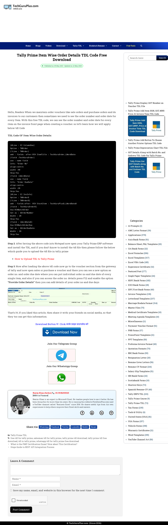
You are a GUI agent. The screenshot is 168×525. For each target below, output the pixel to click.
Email (93, 427)
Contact (115, 46)
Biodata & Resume (97, 46)
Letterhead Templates (139, 298)
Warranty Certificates (139, 430)
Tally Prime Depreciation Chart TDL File (148, 148)
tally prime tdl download (74, 438)
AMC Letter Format (137, 230)
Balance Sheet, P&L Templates (143, 244)
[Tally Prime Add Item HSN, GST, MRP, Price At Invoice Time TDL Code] (146, 135)
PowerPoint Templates (139, 335)
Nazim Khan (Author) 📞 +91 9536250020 (51, 393)
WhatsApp (44, 427)
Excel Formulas (135, 253)
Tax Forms (133, 407)
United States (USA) (138, 416)
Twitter (65, 427)
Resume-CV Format (137, 366)
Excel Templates (136, 257)
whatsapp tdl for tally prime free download (57, 441)
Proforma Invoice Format (140, 344)
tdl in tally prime (26, 441)
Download (60, 46)
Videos (48, 46)
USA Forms (133, 421)
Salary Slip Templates (139, 371)
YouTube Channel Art (138, 439)
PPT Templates (135, 339)
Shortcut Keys (135, 385)
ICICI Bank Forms (136, 285)
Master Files (134, 307)
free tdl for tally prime (22, 438)
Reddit (85, 427)
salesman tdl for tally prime (47, 438)
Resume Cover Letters (138, 362)
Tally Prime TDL (19, 435)
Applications (134, 235)
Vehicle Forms (135, 426)
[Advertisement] (126, 20)
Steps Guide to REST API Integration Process (32, 447)
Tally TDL (77, 46)
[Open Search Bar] (141, 45)
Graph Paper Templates (139, 276)
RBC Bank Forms (136, 353)
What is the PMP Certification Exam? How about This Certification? (44, 444)
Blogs (38, 46)
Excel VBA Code (136, 262)
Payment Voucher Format (140, 326)
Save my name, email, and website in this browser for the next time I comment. (59, 490)
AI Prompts (133, 226)
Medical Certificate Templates (143, 312)
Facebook (55, 427)
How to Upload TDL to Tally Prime (34, 258)
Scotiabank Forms (137, 380)
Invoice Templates (137, 294)
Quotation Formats (137, 348)
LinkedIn (75, 427)
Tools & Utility (135, 412)
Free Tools (130, 46)
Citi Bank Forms (136, 248)
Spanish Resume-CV (138, 389)
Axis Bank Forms (136, 239)
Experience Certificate (139, 267)
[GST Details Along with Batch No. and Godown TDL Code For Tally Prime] (146, 177)
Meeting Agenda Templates (141, 316)
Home (28, 46)
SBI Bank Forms (136, 376)
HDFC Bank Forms (137, 280)
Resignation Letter (137, 357)
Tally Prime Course (137, 398)
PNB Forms (133, 330)
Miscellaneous (135, 321)
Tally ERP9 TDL (135, 394)
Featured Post (134, 271)
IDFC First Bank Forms (139, 289)
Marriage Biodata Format (140, 303)
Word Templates (136, 435)
